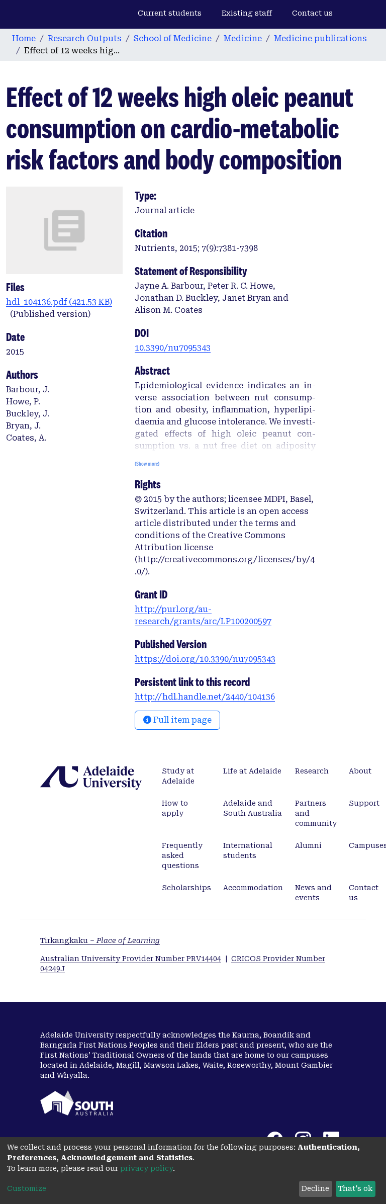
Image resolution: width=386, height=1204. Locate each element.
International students (247, 850)
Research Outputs (85, 38)
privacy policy (146, 1168)
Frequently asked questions (182, 855)
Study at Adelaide (178, 776)
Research (312, 771)
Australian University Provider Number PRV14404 (130, 959)
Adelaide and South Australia (252, 808)
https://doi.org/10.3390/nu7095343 (205, 659)
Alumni (308, 845)
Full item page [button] (181, 720)
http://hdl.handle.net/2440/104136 (205, 697)
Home (24, 38)
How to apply (175, 808)
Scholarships (186, 888)
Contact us (312, 13)
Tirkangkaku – (100, 940)
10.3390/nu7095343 (173, 348)
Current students (170, 13)
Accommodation (253, 888)
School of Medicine (173, 38)
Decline (315, 1188)
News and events (313, 893)
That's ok (355, 1188)
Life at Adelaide (252, 771)
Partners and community (316, 813)
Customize (26, 1188)
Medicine (243, 38)
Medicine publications (320, 38)
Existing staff (247, 13)
